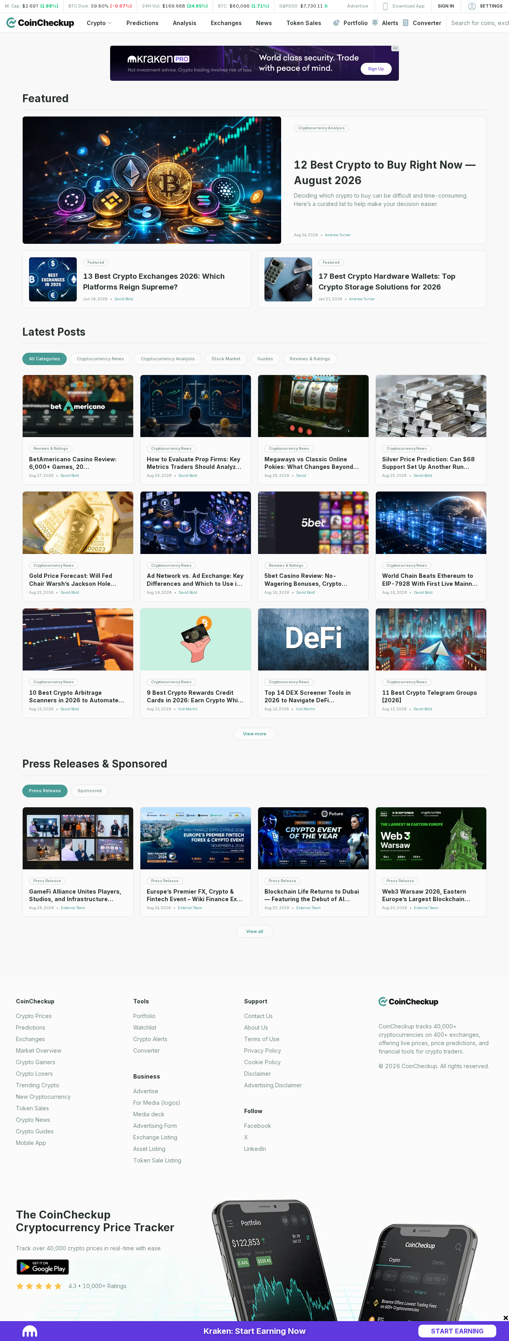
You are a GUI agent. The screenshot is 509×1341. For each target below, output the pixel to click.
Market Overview (38, 1050)
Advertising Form (155, 1125)
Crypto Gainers (35, 1062)
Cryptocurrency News (100, 358)
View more (254, 734)
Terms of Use (262, 1039)
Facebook (257, 1125)
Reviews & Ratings (310, 358)
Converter (146, 1050)
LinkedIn (255, 1148)
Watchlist (144, 1027)
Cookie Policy (262, 1062)
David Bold (124, 299)
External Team (73, 908)
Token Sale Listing (157, 1160)
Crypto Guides (35, 1131)
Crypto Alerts (150, 1039)
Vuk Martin (188, 709)
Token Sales (32, 1108)
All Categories (44, 358)
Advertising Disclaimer (273, 1085)
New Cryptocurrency (43, 1096)
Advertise (145, 1091)
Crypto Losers (34, 1073)
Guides (265, 358)
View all (254, 931)
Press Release (45, 790)
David (301, 476)
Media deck (149, 1114)
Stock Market (226, 358)
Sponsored (90, 790)
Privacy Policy (262, 1050)
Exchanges (30, 1039)
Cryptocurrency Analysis (168, 358)
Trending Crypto (37, 1085)
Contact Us (258, 1016)
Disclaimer (257, 1073)
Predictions (30, 1027)
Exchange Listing (155, 1137)
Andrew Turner (338, 235)
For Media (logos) (157, 1102)
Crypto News (33, 1119)
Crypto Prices (34, 1016)
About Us (256, 1027)
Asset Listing (149, 1148)
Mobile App (31, 1142)
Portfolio (144, 1016)
